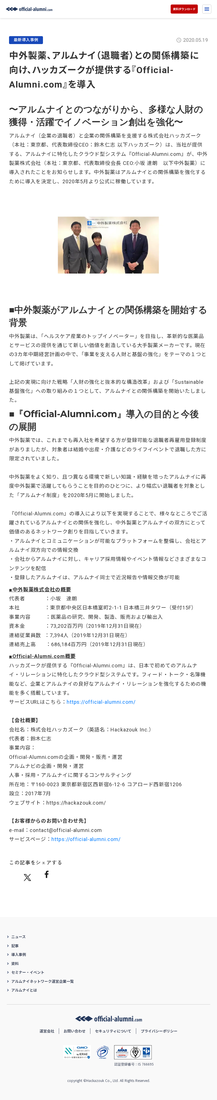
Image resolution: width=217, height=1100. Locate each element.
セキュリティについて (113, 1031)
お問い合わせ (75, 1031)
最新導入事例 (26, 40)
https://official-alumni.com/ (101, 702)
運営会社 (47, 1031)
